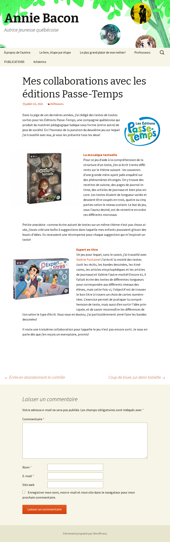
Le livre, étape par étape (55, 52)
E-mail (28, 476)
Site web (28, 485)
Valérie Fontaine (88, 259)
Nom (27, 467)
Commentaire (33, 419)
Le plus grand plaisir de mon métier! (102, 52)
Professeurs (142, 52)
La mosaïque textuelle (100, 155)
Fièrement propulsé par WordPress (85, 533)
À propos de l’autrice (17, 52)
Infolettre (39, 62)
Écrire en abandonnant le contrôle (34, 377)
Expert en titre (87, 249)
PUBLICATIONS (14, 62)
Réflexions (57, 104)
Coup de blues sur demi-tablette (137, 377)
